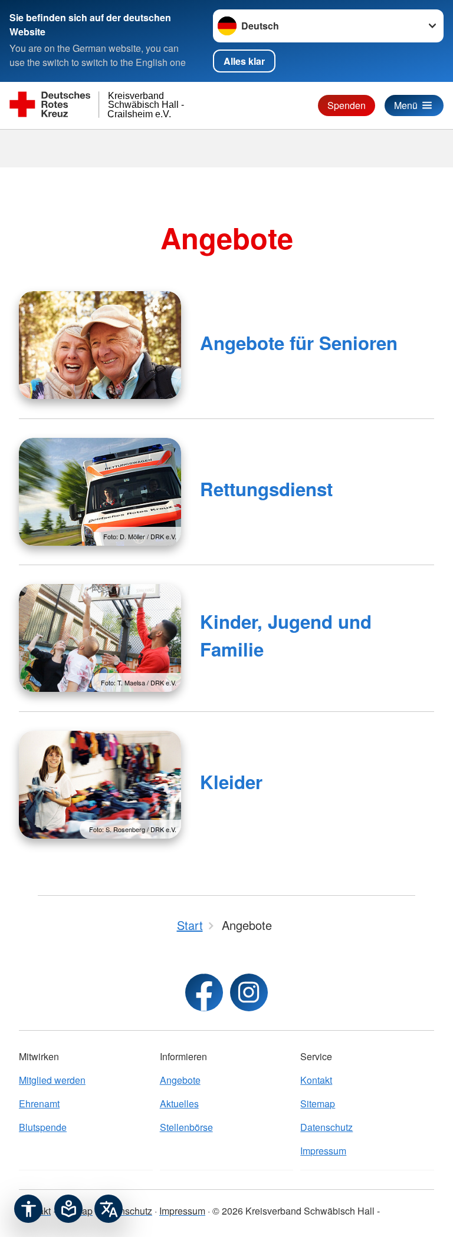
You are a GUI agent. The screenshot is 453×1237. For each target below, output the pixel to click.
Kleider (231, 781)
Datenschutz (326, 1127)
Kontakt (316, 1080)
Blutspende (43, 1127)
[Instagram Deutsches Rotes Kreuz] (249, 992)
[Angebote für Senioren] (100, 345)
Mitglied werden (52, 1080)
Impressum (323, 1150)
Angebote (180, 1080)
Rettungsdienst (266, 489)
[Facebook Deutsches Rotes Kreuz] (204, 992)
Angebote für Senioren (299, 342)
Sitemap (317, 1103)
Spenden (346, 105)
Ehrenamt (39, 1103)
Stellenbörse (186, 1127)
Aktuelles (179, 1103)
